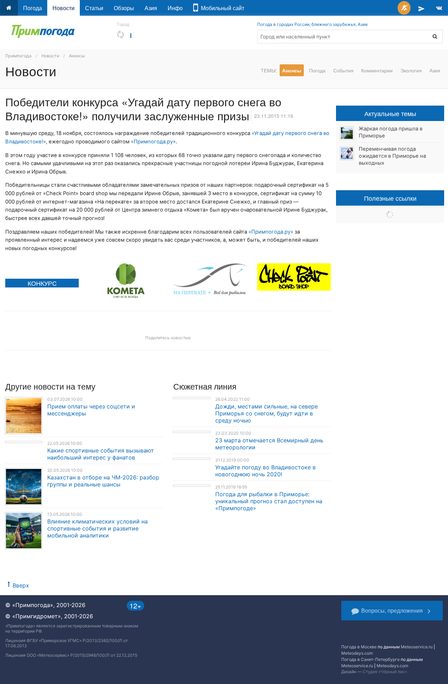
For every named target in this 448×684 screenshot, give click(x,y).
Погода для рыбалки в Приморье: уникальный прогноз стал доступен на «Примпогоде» (268, 501)
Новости (63, 8)
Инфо (175, 8)
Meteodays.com (357, 653)
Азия (151, 8)
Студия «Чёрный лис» (385, 671)
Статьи (94, 8)
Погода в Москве (359, 646)
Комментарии (377, 70)
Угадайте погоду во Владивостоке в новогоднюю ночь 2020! (265, 471)
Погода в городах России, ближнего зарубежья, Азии (312, 24)
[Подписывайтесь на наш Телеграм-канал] (421, 8)
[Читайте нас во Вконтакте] (439, 8)
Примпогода (18, 55)
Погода (32, 8)
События (343, 70)
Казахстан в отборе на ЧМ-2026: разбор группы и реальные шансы (103, 481)
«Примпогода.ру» (153, 141)
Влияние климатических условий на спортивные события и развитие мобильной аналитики (97, 528)
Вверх (21, 585)
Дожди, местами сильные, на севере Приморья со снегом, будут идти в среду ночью (266, 413)
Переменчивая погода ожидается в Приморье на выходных (392, 156)
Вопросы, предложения (392, 610)
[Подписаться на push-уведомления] (404, 8)
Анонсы (77, 55)
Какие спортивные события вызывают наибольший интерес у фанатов (100, 454)
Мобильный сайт (221, 8)
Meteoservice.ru (417, 646)
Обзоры (124, 8)
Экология (411, 70)
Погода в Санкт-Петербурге (370, 659)
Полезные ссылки (390, 197)
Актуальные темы (390, 113)
